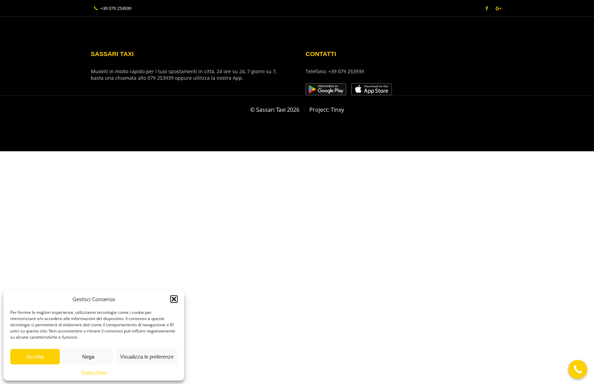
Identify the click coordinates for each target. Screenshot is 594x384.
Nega (88, 357)
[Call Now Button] (577, 369)
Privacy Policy (94, 372)
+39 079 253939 (115, 8)
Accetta (35, 357)
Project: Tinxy (326, 109)
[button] (173, 299)
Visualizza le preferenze (147, 357)
